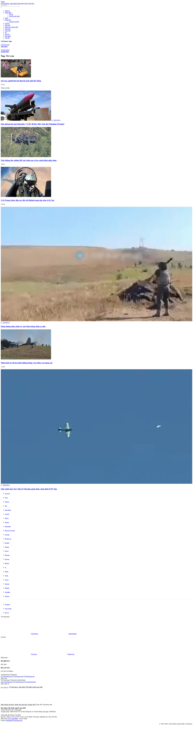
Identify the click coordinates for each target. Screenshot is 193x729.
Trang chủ (7, 493)
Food (6, 18)
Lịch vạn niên (8, 608)
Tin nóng (7, 596)
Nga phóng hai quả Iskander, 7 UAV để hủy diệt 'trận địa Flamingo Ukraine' (33, 124)
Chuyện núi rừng (14, 16)
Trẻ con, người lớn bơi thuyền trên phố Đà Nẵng (21, 81)
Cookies (29, 704)
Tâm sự (6, 579)
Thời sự (7, 11)
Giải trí (7, 23)
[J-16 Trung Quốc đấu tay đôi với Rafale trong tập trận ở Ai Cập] (26, 196)
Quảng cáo (70, 654)
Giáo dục (8, 30)
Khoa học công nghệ (11, 27)
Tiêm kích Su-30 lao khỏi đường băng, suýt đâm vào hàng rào (26, 363)
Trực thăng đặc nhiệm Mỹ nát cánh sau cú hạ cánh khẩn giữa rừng (28, 160)
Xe (6, 32)
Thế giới (7, 25)
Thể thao (7, 29)
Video (3, 2)
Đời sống (7, 563)
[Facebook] (67, 704)
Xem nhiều (7, 592)
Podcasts (7, 501)
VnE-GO (7, 514)
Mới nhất (7, 588)
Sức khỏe (8, 36)
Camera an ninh (14, 21)
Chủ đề (7, 38)
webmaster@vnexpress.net (13, 720)
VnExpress (34, 634)
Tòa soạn (34, 654)
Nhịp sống (8, 12)
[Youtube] (129, 704)
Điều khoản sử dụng (7, 704)
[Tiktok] (159, 704)
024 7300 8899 (13, 718)
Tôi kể (11, 14)
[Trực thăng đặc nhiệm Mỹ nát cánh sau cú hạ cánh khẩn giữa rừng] (26, 156)
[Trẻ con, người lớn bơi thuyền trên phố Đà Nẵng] (16, 77)
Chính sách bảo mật (20, 704)
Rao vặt (7, 612)
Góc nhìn (7, 534)
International (72, 634)
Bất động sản (8, 538)
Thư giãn (7, 584)
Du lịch (7, 34)
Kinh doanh (8, 526)
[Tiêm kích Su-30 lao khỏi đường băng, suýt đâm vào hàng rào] (26, 359)
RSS (34, 704)
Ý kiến (6, 575)
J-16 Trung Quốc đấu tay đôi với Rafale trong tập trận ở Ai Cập (27, 200)
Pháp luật (8, 20)
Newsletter (7, 604)
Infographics (8, 510)
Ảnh (6, 506)
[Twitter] (98, 704)
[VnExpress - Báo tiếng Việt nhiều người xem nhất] (17, 3)
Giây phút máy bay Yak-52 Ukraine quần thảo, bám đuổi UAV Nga (29, 489)
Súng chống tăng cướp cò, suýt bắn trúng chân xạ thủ (23, 326)
